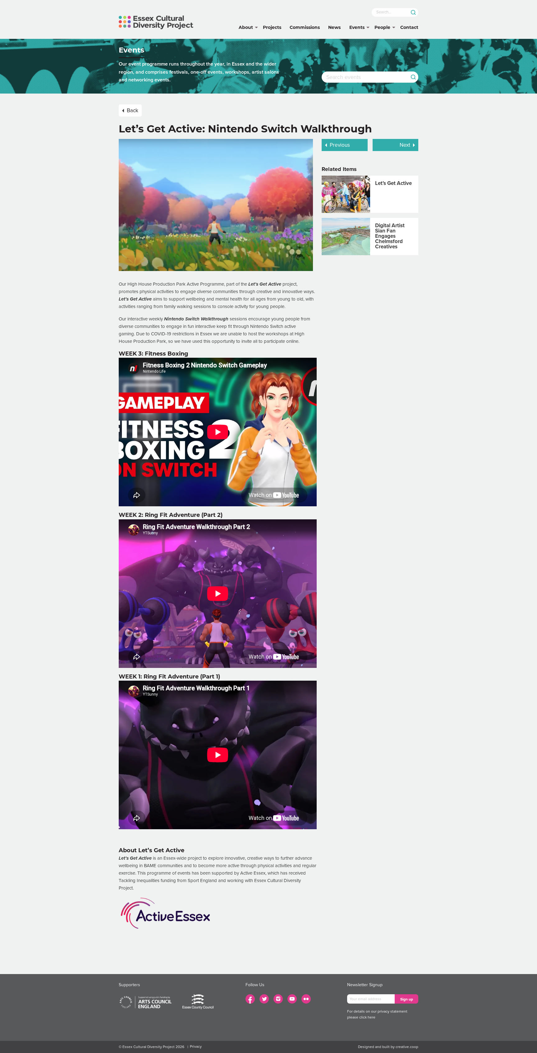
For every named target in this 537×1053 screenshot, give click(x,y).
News (334, 27)
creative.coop (407, 1047)
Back (132, 110)
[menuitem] (245, 27)
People (382, 27)
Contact (409, 27)
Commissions (305, 27)
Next (405, 145)
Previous (340, 145)
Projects (272, 27)
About (246, 27)
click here (367, 1017)
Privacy (196, 1046)
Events (357, 27)
